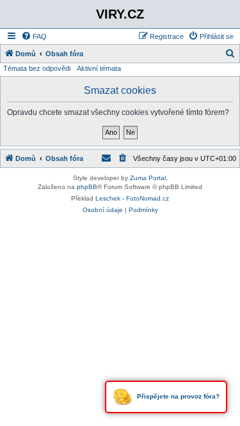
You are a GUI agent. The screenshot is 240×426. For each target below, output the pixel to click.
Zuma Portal (148, 177)
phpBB (87, 186)
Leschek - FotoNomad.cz (132, 198)
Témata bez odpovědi (36, 68)
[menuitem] (34, 36)
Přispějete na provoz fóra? (177, 396)
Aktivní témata (99, 68)
